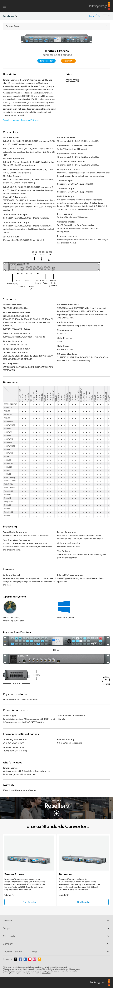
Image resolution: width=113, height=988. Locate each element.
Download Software (30, 120)
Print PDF (68, 60)
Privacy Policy (46, 973)
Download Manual (11, 120)
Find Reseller (46, 60)
